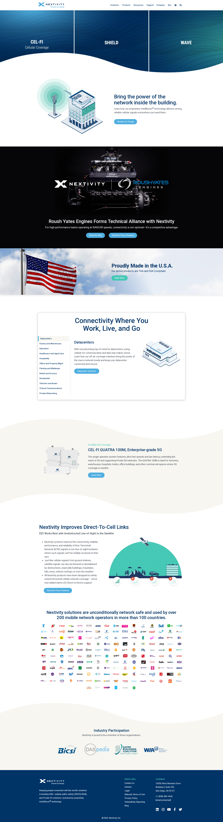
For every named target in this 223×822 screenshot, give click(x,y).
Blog (127, 805)
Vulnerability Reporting (135, 802)
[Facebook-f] (174, 809)
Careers (128, 787)
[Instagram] (163, 809)
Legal (127, 790)
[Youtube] (168, 809)
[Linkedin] (157, 809)
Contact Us (129, 783)
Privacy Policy (131, 798)
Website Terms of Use (135, 794)
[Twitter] (180, 809)
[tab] (53, 338)
